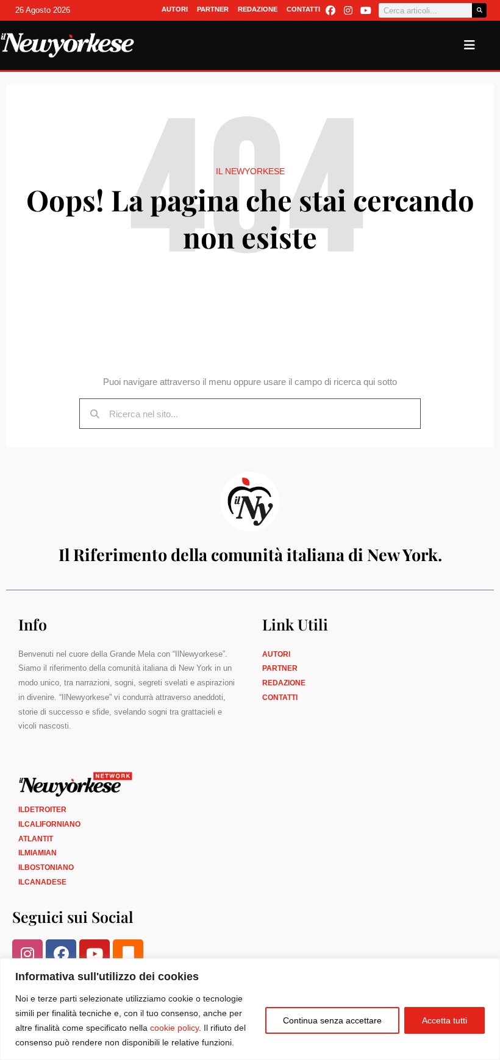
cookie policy (174, 1028)
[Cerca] (479, 10)
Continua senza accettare (332, 1020)
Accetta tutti (444, 1020)
